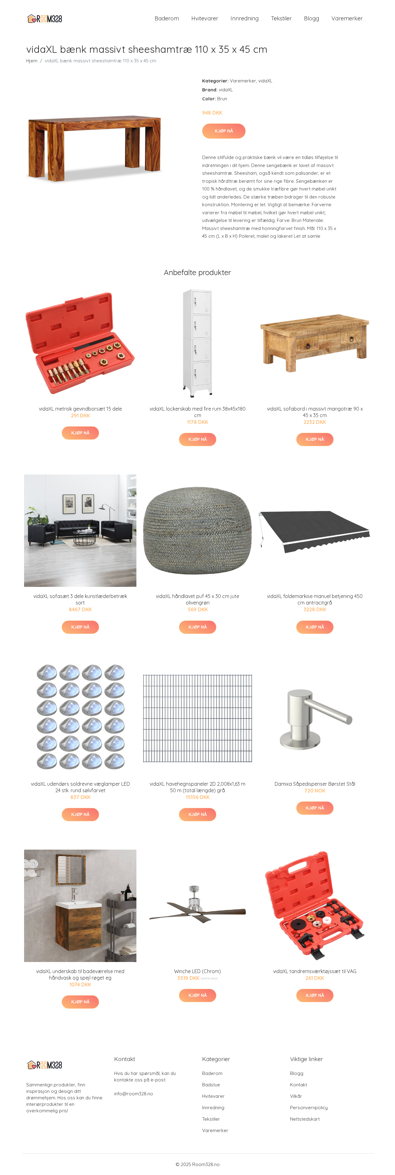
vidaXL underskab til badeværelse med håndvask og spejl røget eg (80, 974)
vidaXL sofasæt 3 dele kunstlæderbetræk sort (80, 599)
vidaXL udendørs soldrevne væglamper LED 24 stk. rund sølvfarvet (80, 787)
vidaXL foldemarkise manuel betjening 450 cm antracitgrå (315, 599)
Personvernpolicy (309, 1107)
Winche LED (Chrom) (197, 971)
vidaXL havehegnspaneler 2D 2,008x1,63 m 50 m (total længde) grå (197, 787)
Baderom (167, 18)
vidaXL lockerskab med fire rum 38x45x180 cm (198, 412)
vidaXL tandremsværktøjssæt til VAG (314, 971)
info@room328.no (133, 1094)
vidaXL (265, 81)
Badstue (211, 1085)
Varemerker (347, 18)
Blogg (311, 18)
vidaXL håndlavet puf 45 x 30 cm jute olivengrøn (197, 599)
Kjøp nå (224, 131)
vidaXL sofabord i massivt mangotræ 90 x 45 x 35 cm (315, 412)
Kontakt (298, 1085)
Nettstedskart (305, 1119)
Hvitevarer (204, 18)
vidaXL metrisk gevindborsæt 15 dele (80, 409)
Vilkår (296, 1096)
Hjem (31, 61)
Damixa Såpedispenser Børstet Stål (315, 784)
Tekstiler (281, 18)
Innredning (245, 18)
